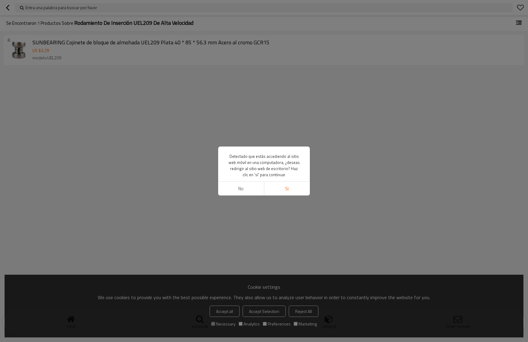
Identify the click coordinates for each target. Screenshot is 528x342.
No (241, 188)
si (287, 188)
